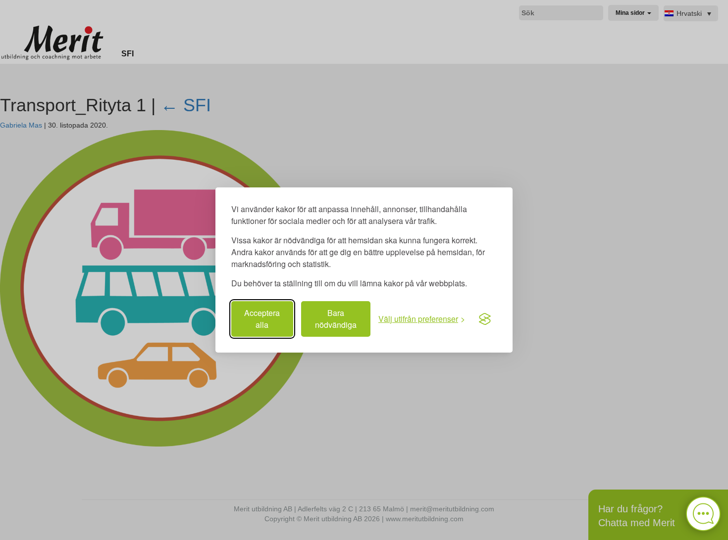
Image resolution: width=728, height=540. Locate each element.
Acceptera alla (262, 318)
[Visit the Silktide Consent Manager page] (485, 319)
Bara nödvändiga (336, 318)
